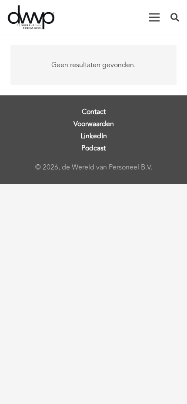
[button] (174, 17)
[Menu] (154, 17)
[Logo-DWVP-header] (31, 17)
